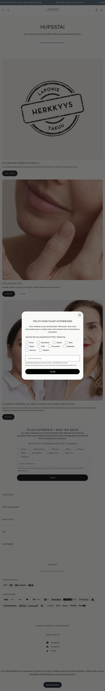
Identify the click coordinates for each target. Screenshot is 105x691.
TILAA (52, 371)
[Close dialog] (79, 315)
